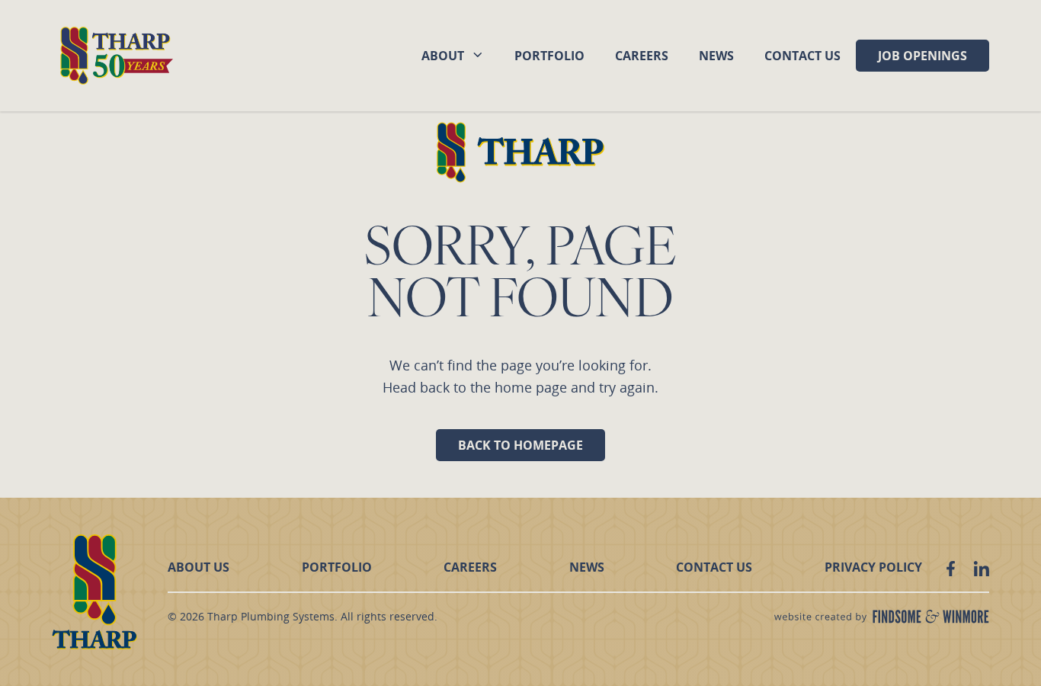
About (442, 55)
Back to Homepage (520, 445)
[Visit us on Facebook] (951, 568)
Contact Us (802, 55)
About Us (198, 567)
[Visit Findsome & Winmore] (881, 616)
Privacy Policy (873, 567)
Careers (641, 55)
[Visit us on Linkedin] (981, 568)
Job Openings (922, 55)
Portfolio (549, 55)
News (716, 55)
